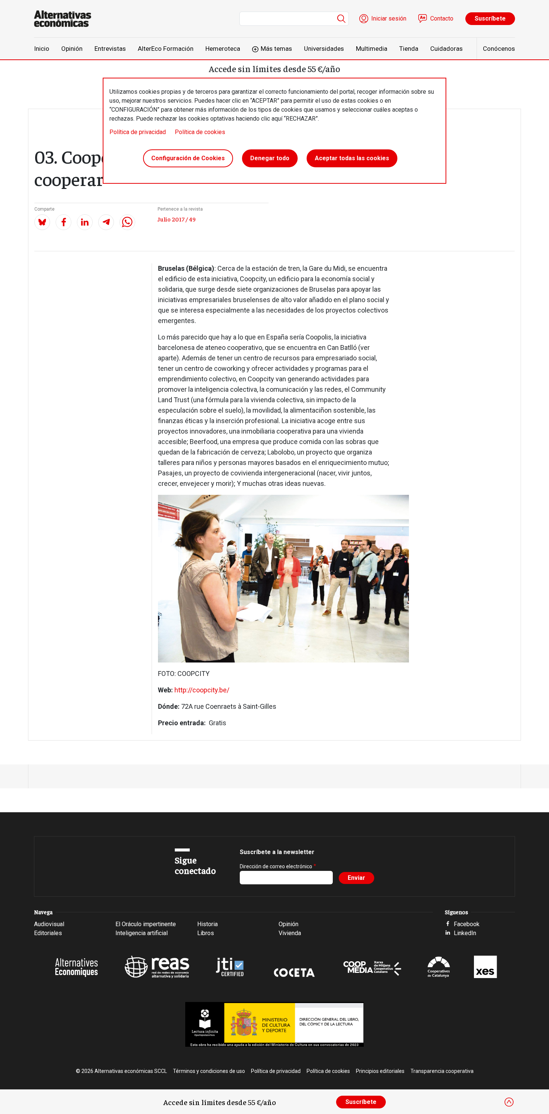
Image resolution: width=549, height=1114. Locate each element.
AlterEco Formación (165, 48)
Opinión (72, 48)
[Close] (509, 1102)
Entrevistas (110, 48)
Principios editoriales (380, 1071)
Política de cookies (200, 132)
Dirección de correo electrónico (276, 866)
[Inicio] (65, 18)
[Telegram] (106, 222)
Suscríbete (490, 18)
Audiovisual (49, 924)
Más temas (276, 48)
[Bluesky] (42, 222)
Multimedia (371, 48)
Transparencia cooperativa (442, 1071)
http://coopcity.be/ (201, 690)
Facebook (467, 924)
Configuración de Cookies (188, 158)
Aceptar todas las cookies (352, 158)
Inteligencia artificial (141, 933)
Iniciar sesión (388, 18)
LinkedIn (465, 933)
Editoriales (48, 933)
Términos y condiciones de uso (209, 1071)
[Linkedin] (85, 222)
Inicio (41, 48)
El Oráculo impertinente (145, 924)
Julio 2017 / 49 (177, 219)
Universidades (324, 48)
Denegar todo (269, 158)
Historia (207, 924)
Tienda (408, 48)
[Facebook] (63, 222)
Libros (205, 933)
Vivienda (290, 933)
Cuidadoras (446, 48)
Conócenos (499, 48)
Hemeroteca (222, 48)
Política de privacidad (137, 132)
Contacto (441, 18)
